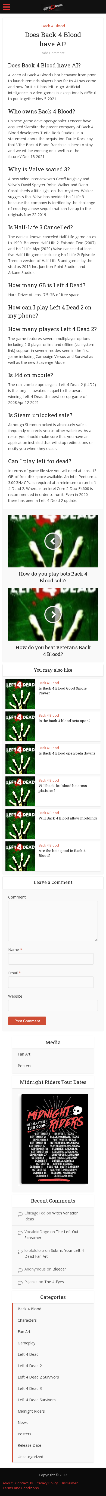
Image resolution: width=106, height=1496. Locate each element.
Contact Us (24, 1483)
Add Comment (53, 53)
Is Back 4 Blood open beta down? (67, 753)
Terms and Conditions (21, 1487)
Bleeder (59, 1269)
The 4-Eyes (54, 1281)
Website (15, 996)
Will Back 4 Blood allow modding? (68, 818)
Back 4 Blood (53, 25)
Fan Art (24, 1054)
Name (15, 949)
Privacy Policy (47, 1483)
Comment (17, 897)
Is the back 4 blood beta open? (65, 720)
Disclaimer (69, 1483)
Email (14, 972)
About (8, 1483)
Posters (24, 1065)
